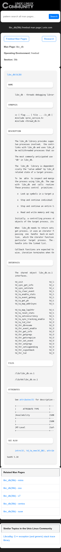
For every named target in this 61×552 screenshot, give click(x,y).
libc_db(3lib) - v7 (11, 496)
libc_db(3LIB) (14, 75)
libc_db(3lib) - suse (13, 511)
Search (54, 16)
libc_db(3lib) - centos (14, 503)
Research (49, 39)
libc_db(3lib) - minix (13, 480)
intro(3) (19, 451)
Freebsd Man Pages (16, 39)
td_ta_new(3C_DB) (35, 451)
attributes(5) (27, 400)
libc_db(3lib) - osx (12, 488)
